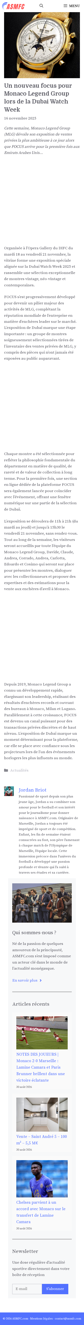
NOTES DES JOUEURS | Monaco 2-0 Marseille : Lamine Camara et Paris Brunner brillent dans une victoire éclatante (40, 1067)
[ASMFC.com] (13, 6)
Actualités (19, 770)
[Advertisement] (42, 203)
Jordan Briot (32, 790)
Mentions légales (41, 1319)
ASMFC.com (20, 1319)
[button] (41, 6)
